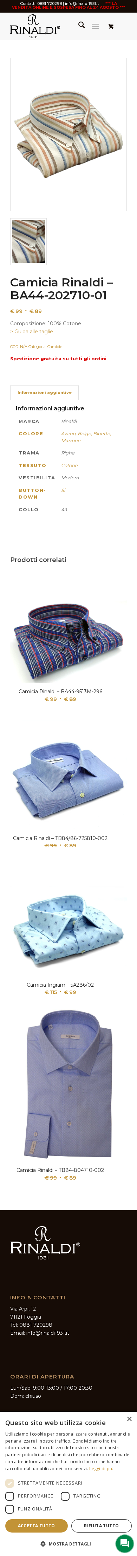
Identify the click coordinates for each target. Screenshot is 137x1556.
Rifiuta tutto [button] (101, 1526)
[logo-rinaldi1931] (56, 26)
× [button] (129, 1419)
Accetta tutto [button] (36, 1526)
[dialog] (68, 1484)
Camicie (54, 346)
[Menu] (95, 26)
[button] (68, 1544)
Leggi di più (101, 1469)
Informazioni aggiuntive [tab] (45, 392)
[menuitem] (78, 26)
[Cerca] (78, 26)
